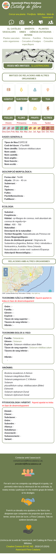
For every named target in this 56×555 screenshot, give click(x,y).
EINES (23, 32)
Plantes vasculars (11, 38)
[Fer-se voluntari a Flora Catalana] (41, 24)
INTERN (28, 35)
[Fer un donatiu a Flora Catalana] (21, 24)
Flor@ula (31, 14)
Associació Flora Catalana (28, 549)
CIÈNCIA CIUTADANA (40, 32)
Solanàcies (18, 338)
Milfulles (41, 14)
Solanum (17, 341)
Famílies (37, 38)
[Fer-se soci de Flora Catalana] (50, 24)
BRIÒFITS (30, 29)
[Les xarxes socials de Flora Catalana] (31, 24)
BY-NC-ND (19, 546)
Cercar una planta (17, 14)
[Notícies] (11, 24)
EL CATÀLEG (14, 29)
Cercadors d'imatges (31, 41)
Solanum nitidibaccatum (40, 348)
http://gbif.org (36, 293)
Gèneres (26, 38)
